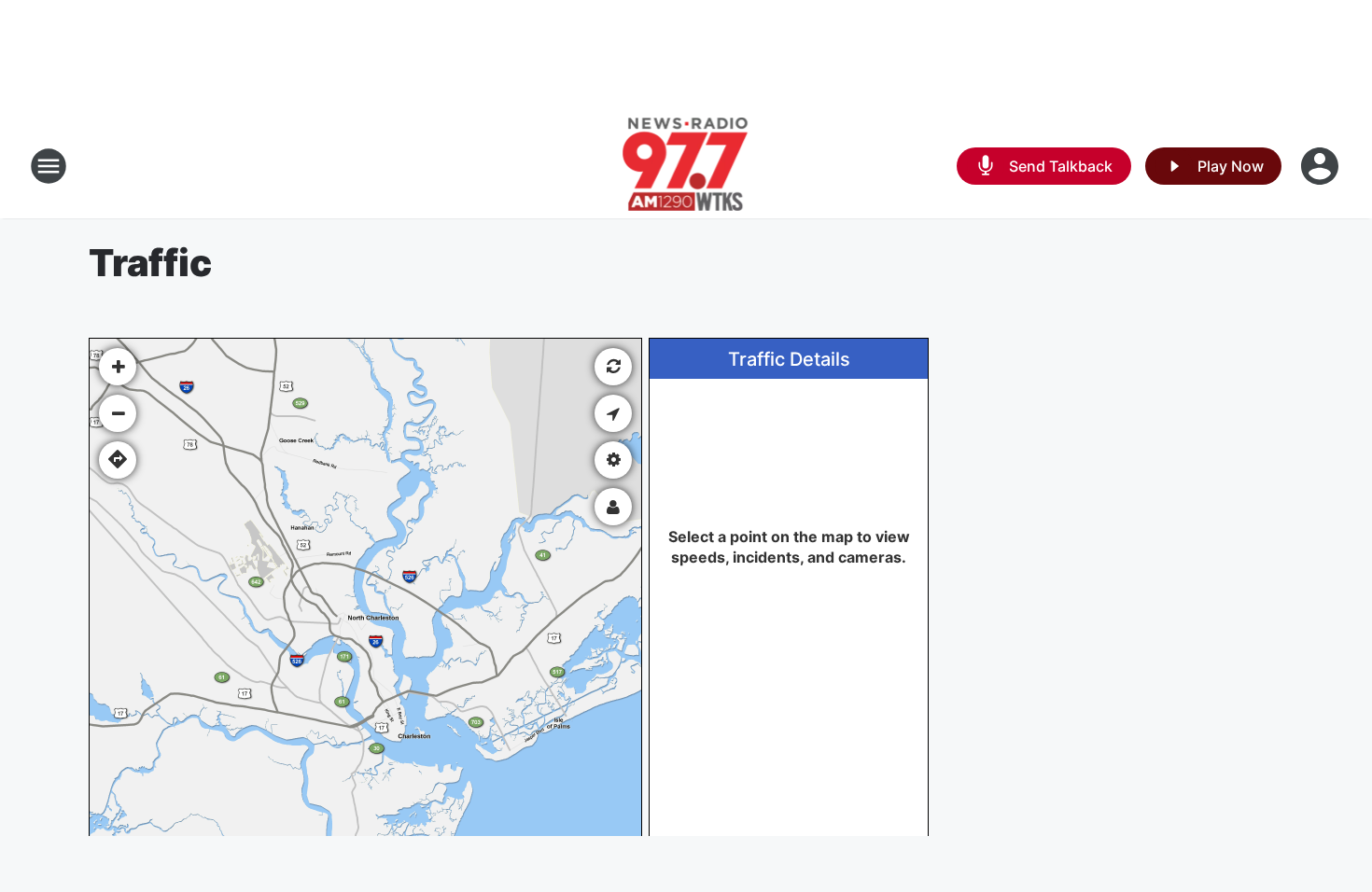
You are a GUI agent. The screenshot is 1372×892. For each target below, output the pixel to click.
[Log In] (1321, 166)
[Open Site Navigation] (48, 166)
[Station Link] (686, 166)
